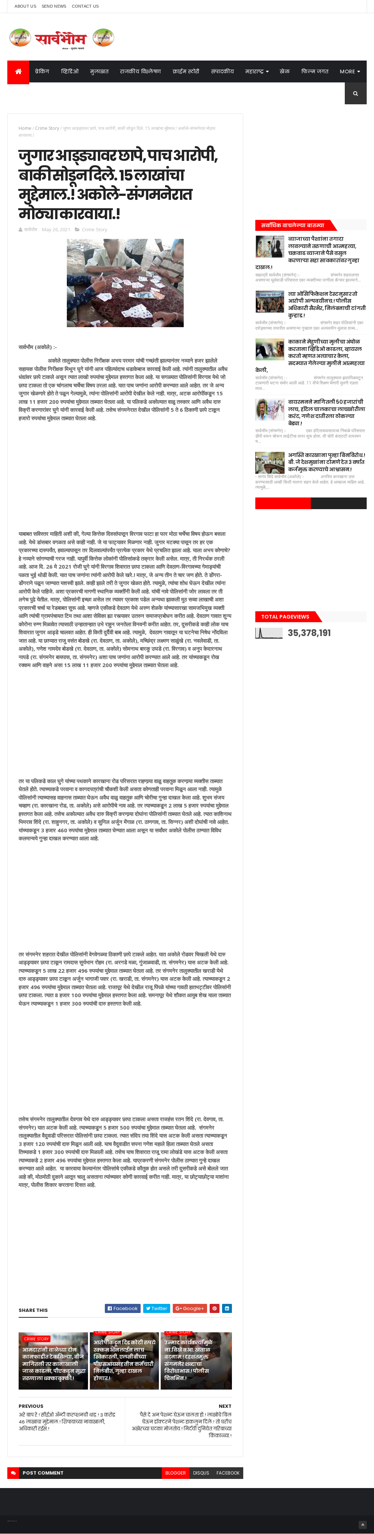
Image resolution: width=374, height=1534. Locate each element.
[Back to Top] (363, 1525)
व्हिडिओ (70, 71)
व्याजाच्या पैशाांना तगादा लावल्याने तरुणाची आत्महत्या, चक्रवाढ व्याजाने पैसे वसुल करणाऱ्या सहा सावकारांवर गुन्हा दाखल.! (307, 253)
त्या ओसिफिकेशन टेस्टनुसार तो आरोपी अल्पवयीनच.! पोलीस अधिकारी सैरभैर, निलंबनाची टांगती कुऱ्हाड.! (327, 304)
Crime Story (47, 128)
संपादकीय (222, 71)
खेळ (285, 71)
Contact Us (85, 6)
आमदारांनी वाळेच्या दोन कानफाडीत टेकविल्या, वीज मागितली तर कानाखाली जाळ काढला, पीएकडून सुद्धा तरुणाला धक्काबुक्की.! (53, 1364)
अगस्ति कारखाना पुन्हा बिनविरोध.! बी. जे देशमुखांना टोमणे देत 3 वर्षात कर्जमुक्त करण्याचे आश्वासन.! (326, 462)
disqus (201, 1473)
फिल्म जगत (314, 71)
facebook (228, 1473)
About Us (25, 6)
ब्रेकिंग (42, 71)
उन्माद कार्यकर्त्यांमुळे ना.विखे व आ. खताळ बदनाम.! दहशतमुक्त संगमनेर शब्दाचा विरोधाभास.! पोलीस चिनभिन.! (188, 1360)
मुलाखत (99, 71)
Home (25, 128)
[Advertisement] (125, 478)
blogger (175, 1473)
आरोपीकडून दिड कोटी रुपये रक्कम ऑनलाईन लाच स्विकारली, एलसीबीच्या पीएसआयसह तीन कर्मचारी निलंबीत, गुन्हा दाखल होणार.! (124, 1360)
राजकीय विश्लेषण (140, 71)
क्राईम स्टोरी (186, 71)
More (347, 71)
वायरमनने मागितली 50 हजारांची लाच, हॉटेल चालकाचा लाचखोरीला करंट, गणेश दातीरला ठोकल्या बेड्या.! (326, 412)
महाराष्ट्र (254, 71)
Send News (54, 6)
